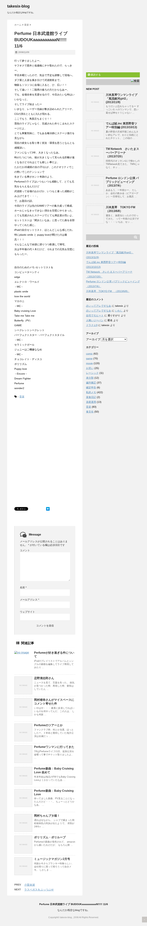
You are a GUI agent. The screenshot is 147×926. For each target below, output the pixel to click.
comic (89, 353)
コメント (25, 550)
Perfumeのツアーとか (48, 725)
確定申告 (91, 387)
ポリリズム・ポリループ (50, 837)
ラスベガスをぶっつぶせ (39, 889)
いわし (119, 310)
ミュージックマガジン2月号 (52, 858)
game (89, 358)
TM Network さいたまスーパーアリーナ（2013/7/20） (122, 152)
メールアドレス (29, 599)
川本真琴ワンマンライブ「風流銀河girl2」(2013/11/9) (121, 98)
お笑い (90, 368)
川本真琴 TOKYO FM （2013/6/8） (107, 291)
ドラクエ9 (92, 325)
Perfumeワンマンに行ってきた (54, 746)
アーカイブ (93, 339)
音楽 (21, 396)
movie (89, 363)
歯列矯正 (91, 382)
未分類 (90, 377)
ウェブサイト (27, 611)
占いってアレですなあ (98, 305)
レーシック (92, 373)
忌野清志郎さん (44, 678)
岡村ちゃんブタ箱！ (47, 815)
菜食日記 (91, 397)
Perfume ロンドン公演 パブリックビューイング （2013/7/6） (122, 182)
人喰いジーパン (95, 320)
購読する (95, 74)
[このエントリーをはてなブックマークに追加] (48, 509)
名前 (23, 587)
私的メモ (91, 392)
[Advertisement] (41, 428)
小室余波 (29, 884)
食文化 (90, 411)
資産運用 (91, 402)
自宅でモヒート (95, 315)
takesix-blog (18, 6)
